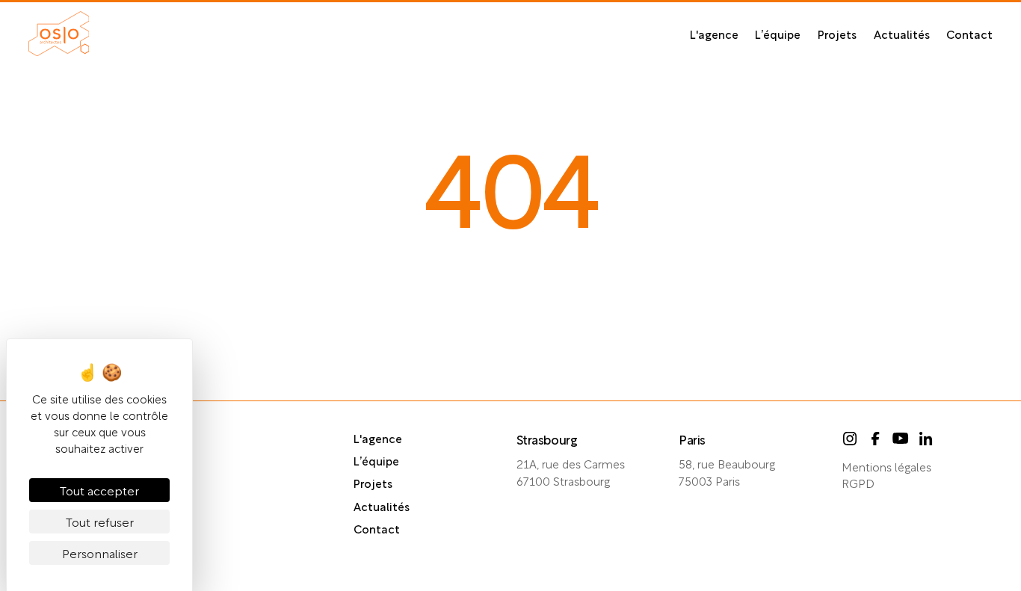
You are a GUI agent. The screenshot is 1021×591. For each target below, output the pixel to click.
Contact (969, 33)
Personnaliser (100, 553)
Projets (837, 33)
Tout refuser (100, 521)
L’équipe (778, 33)
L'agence (714, 33)
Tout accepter (99, 490)
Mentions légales (886, 466)
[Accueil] (59, 33)
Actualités (902, 33)
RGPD (858, 482)
